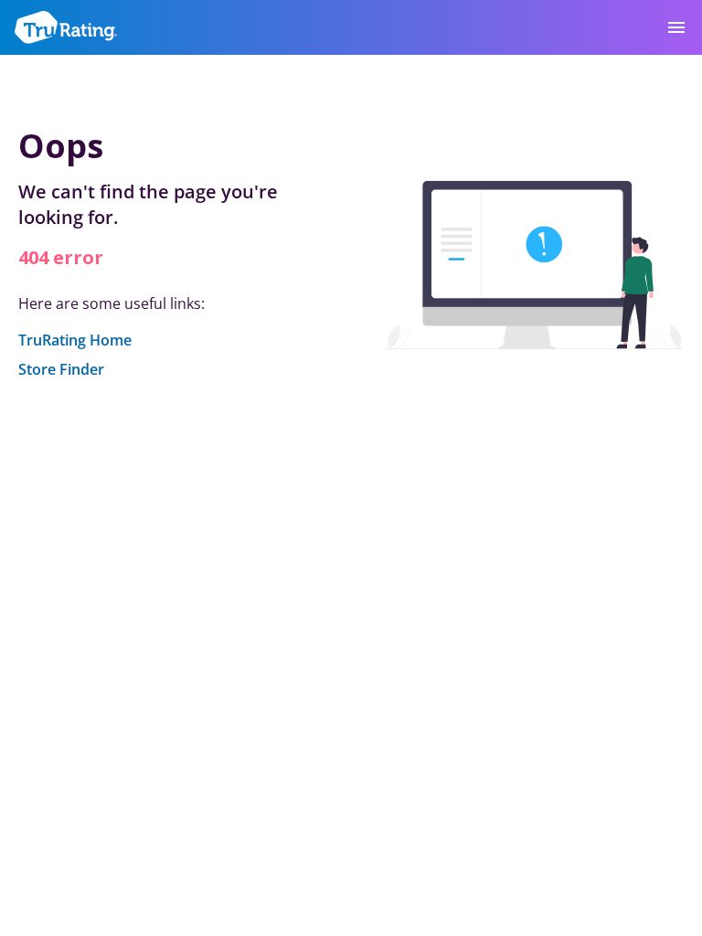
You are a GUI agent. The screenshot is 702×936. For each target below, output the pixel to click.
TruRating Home (75, 340)
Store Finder (61, 369)
